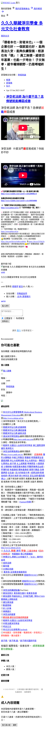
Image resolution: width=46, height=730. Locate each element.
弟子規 (4, 641)
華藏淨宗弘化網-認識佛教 (14, 427)
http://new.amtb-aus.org (23, 439)
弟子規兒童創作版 (28, 641)
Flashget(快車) (25, 502)
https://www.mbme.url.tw (10, 208)
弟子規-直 (13, 641)
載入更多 (5, 306)
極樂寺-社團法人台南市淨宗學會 (17, 620)
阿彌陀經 (5, 470)
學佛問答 (31, 463)
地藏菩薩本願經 (19, 467)
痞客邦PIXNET (31, 575)
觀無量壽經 (23, 470)
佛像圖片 (7, 611)
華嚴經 (28, 457)
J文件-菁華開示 (24, 297)
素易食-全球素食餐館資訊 (15, 572)
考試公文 (7, 626)
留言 (21, 286)
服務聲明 (27, 692)
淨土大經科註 (31, 460)
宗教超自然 (22, 293)
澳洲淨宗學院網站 (11, 436)
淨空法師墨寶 (9, 614)
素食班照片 (8, 593)
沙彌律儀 (8, 467)
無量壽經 (14, 470)
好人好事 (7, 608)
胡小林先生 (24, 476)
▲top (3, 301)
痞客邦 (15, 286)
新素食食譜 (32, 593)
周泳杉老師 (13, 476)
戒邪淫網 (7, 563)
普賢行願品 (34, 470)
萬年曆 (6, 566)
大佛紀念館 (8, 569)
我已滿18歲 (6, 725)
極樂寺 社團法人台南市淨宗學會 (17, 445)
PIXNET (12, 689)
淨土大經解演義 (17, 460)
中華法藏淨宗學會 (11, 623)
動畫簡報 (7, 605)
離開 (14, 725)
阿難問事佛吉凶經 (35, 467)
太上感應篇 (21, 463)
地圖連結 (16, 554)
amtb (3, 272)
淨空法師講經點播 (11, 590)
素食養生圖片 (20, 593)
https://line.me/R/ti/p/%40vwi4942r (13, 241)
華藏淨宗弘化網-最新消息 (14, 433)
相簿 (8, 80)
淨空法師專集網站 (11, 451)
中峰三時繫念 (18, 457)
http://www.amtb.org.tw (13, 454)
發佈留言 (5, 321)
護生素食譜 (8, 602)
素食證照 (7, 596)
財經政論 (22, 75)
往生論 (11, 473)
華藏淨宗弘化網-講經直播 (14, 430)
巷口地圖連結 (26, 554)
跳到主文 (5, 36)
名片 (8, 86)
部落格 (9, 83)
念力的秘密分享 (22, 473)
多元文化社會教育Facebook (15, 629)
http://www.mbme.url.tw (14, 418)
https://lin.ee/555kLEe (37, 241)
